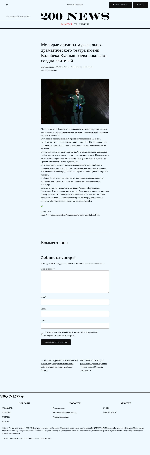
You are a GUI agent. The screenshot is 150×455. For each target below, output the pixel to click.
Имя (43, 297)
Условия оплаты (58, 408)
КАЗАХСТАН (66, 24)
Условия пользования (60, 417)
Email (44, 309)
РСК (75, 24)
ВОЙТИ (140, 5)
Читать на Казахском (75, 5)
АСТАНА (5, 421)
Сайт (43, 320)
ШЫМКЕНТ (84, 24)
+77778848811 (28, 438)
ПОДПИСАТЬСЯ (120, 5)
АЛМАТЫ (6, 417)
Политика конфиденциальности (64, 412)
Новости (53, 70)
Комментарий (48, 269)
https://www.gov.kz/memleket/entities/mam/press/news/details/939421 (70, 215)
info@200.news (45, 438)
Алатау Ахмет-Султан (85, 67)
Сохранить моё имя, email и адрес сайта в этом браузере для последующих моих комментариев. (70, 334)
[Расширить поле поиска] (7, 5)
